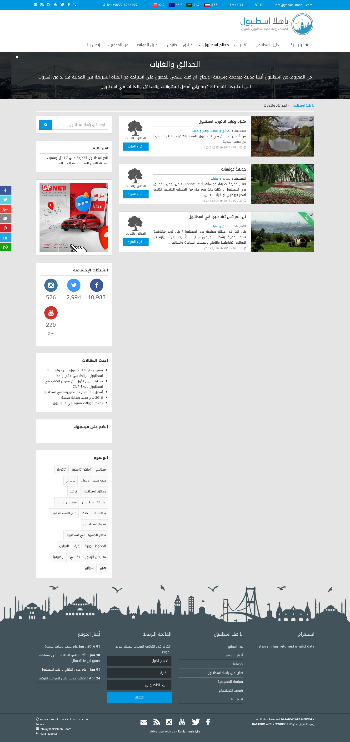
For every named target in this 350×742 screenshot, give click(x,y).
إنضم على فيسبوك (91, 426)
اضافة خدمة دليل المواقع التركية (62, 678)
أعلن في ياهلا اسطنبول (225, 673)
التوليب (64, 546)
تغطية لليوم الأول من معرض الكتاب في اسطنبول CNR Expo (74, 384)
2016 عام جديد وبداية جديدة (82, 397)
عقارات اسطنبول (94, 502)
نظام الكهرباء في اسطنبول (85, 535)
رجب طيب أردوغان (93, 480)
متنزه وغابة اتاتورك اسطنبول (222, 121)
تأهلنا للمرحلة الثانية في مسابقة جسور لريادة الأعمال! (69, 658)
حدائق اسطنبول (94, 491)
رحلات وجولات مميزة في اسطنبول (78, 403)
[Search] (46, 125)
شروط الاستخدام (231, 690)
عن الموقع (235, 646)
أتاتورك (61, 469)
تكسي (75, 557)
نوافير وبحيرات (200, 130)
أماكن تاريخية (81, 469)
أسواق (90, 568)
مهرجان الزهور (95, 557)
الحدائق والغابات (221, 130)
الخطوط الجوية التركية (90, 546)
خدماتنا (238, 664)
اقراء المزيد (136, 146)
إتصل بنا (237, 699)
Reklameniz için (189, 731)
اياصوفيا (59, 557)
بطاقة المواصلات (94, 513)
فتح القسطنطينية (63, 513)
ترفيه (73, 491)
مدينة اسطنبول (94, 524)
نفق (103, 568)
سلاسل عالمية (66, 502)
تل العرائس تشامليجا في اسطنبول (217, 216)
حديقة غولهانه (233, 169)
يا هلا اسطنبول (302, 105)
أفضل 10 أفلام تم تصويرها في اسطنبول (72, 392)
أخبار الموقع (234, 655)
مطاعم (101, 469)
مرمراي (70, 480)
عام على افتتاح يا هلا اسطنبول (63, 669)
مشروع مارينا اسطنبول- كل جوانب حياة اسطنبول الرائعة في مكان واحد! (74, 373)
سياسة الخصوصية (230, 681)
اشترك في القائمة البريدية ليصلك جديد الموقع (143, 649)
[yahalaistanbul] (275, 24)
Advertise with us (162, 731)
